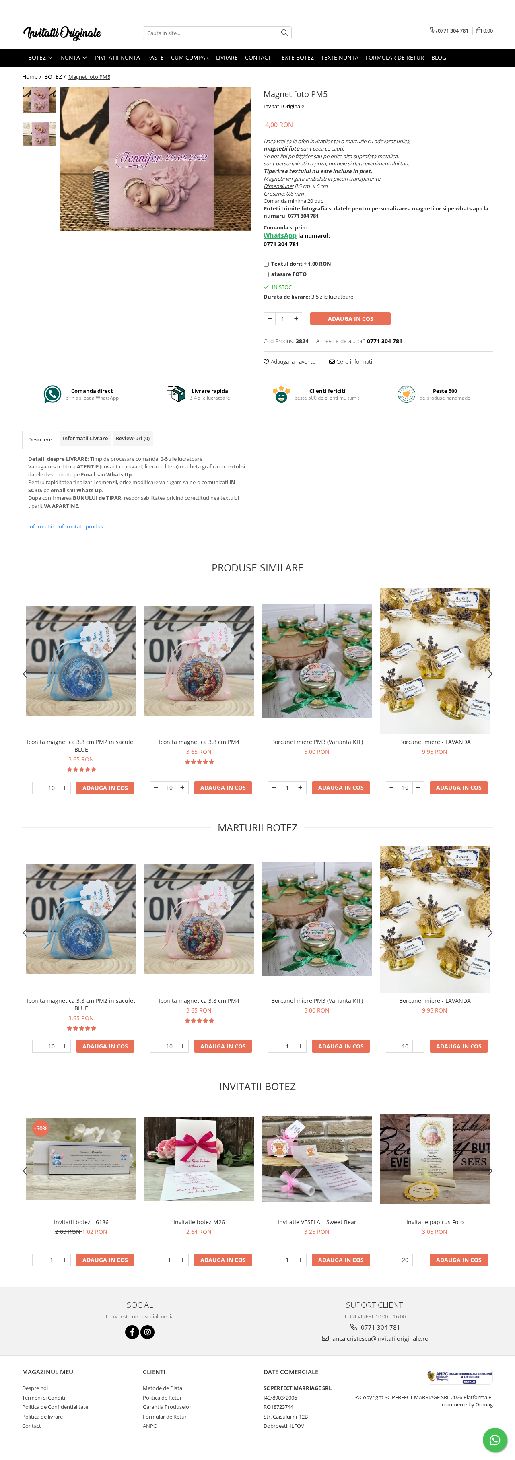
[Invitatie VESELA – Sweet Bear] (317, 1159)
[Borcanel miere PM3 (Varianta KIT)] (317, 661)
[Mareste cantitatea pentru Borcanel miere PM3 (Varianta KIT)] (301, 787)
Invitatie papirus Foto (435, 1222)
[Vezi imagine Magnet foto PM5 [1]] (39, 134)
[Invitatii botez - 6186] (81, 1159)
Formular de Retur (395, 57)
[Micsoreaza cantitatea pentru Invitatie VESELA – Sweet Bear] (274, 1260)
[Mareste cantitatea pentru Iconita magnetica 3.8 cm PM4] (183, 787)
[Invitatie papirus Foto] (435, 1159)
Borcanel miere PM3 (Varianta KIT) (317, 742)
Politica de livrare (42, 1416)
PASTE (155, 57)
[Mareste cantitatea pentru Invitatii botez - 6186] (65, 1260)
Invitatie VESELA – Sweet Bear (317, 1222)
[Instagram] (147, 1332)
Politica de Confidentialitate (55, 1407)
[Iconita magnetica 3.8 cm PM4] (199, 661)
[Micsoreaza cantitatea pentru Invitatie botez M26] (156, 1260)
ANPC (150, 1425)
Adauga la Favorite (292, 361)
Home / (32, 76)
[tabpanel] (155, 159)
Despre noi (35, 1388)
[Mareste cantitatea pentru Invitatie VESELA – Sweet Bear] (301, 1260)
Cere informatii (354, 361)
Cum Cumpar (190, 57)
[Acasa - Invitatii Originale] (62, 32)
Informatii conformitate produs (65, 526)
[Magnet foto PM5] (155, 159)
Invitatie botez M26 (199, 1222)
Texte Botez (296, 57)
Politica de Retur (162, 1397)
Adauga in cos (350, 318)
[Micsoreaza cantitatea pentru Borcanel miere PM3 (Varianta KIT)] (274, 787)
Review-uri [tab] (133, 438)
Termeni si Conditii (44, 1397)
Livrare (227, 57)
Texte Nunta (339, 57)
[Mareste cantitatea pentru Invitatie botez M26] (183, 1260)
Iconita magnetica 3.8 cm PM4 (199, 742)
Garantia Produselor (167, 1407)
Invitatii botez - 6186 (81, 1222)
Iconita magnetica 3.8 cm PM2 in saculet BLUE (81, 745)
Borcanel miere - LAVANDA (435, 742)
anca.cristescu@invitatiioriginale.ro (379, 1338)
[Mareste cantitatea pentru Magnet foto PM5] (296, 318)
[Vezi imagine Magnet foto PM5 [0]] (39, 100)
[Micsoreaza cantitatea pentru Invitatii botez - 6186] (38, 1260)
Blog (438, 57)
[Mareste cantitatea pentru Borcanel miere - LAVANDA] (418, 787)
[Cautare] (284, 32)
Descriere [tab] (40, 439)
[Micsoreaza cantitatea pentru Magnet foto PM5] (270, 318)
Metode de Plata (162, 1388)
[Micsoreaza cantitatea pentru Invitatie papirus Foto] (392, 1260)
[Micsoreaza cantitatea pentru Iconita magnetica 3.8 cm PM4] (156, 787)
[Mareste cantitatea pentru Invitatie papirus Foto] (418, 1260)
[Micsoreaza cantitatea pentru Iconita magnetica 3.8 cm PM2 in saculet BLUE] (38, 788)
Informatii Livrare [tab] (85, 438)
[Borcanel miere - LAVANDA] (435, 661)
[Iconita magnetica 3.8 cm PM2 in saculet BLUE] (81, 661)
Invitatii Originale (284, 106)
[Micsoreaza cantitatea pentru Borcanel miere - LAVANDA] (392, 787)
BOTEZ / (55, 76)
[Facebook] (132, 1332)
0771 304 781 (379, 1327)
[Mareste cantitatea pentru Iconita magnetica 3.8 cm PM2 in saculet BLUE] (65, 788)
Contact (258, 57)
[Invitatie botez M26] (199, 1159)
